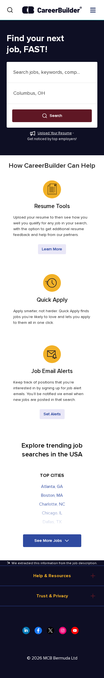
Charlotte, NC (52, 504)
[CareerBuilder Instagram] (64, 632)
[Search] (10, 10)
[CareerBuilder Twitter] (52, 632)
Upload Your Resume (55, 133)
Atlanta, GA (52, 486)
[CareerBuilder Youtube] (76, 632)
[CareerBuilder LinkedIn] (28, 632)
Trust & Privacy (52, 596)
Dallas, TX (52, 522)
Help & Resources (52, 576)
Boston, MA (52, 495)
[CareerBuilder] (52, 10)
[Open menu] (92, 9)
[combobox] (52, 72)
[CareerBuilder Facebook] (40, 632)
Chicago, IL (52, 513)
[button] (52, 115)
